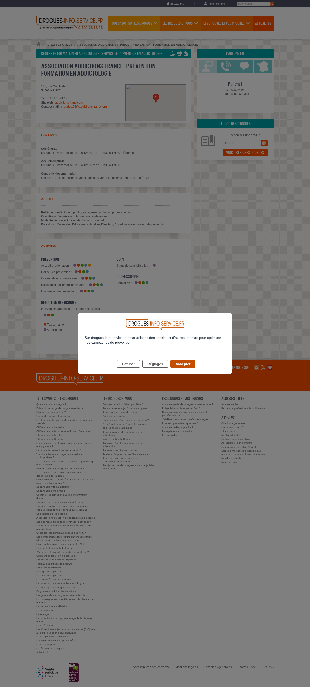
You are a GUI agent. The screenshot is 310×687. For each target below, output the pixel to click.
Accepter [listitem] (183, 364)
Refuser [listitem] (128, 364)
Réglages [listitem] (155, 364)
